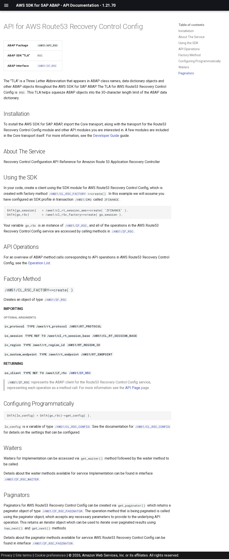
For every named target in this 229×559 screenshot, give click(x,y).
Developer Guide (106, 135)
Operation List (39, 263)
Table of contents (191, 25)
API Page (132, 388)
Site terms (23, 555)
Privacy (7, 555)
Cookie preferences (50, 555)
